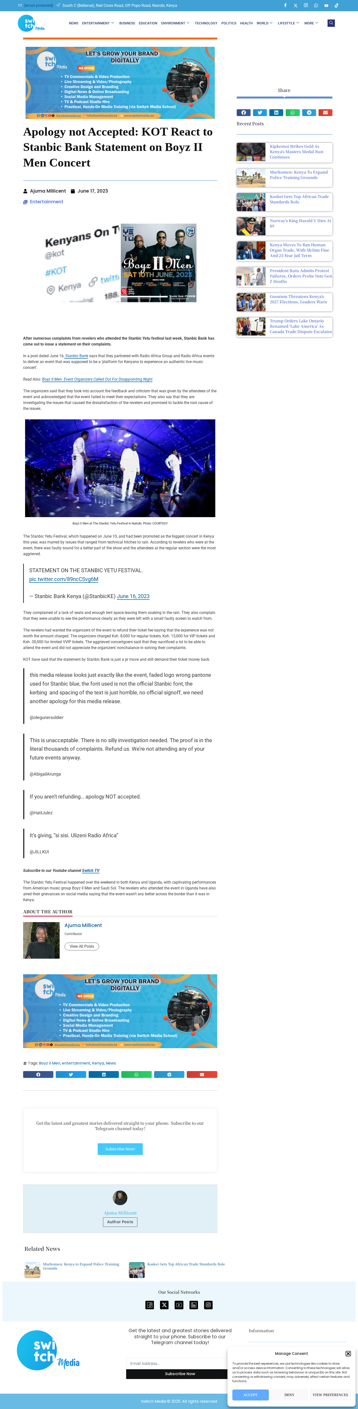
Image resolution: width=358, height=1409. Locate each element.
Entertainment (96, 23)
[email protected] (38, 5)
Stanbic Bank (76, 356)
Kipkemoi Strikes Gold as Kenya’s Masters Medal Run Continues (296, 151)
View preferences (330, 1395)
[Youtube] (326, 5)
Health (246, 23)
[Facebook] (285, 5)
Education (148, 23)
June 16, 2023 (133, 596)
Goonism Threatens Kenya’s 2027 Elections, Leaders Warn (298, 299)
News (73, 23)
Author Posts (120, 1222)
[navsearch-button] (331, 23)
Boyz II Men (49, 1063)
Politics (228, 23)
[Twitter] (295, 5)
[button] (348, 1353)
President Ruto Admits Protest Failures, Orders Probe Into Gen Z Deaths (301, 276)
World (262, 23)
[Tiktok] (336, 5)
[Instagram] (306, 5)
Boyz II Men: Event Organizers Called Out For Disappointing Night (97, 379)
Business (127, 23)
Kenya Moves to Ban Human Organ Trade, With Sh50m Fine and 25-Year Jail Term (299, 250)
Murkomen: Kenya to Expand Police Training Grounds (299, 174)
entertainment (76, 1063)
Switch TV (90, 870)
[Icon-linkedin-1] (193, 1305)
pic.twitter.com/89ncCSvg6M (63, 579)
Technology (206, 23)
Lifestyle (286, 23)
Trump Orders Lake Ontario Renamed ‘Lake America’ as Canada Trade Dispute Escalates (301, 326)
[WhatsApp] (316, 5)
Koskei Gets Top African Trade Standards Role (299, 199)
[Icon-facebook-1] (149, 1305)
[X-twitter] (164, 1305)
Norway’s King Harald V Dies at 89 (300, 223)
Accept (250, 1395)
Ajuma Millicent (83, 925)
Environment (173, 23)
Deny (289, 1395)
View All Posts (82, 946)
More (309, 23)
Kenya (98, 1063)
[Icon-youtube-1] (179, 1305)
